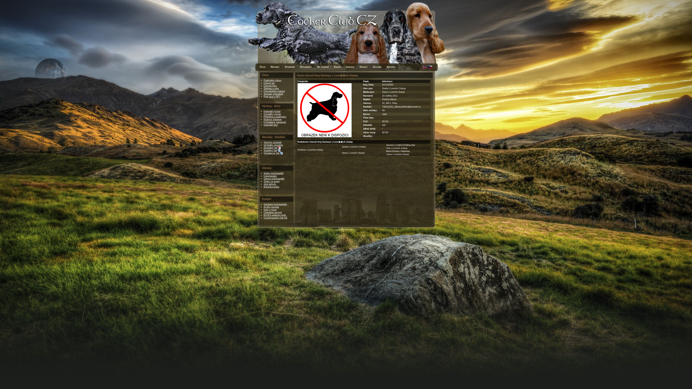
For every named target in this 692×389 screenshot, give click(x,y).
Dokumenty (306, 66)
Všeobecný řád (271, 153)
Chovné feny (270, 85)
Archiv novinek (271, 207)
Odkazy (364, 66)
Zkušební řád (270, 147)
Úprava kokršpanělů (274, 178)
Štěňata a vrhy (271, 88)
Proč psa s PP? (272, 96)
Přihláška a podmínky (275, 116)
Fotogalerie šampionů (275, 122)
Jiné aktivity (270, 184)
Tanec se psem (272, 181)
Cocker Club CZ (349, 230)
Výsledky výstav (272, 114)
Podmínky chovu (272, 80)
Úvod (262, 66)
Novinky (275, 66)
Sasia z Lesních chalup (353, 153)
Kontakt (391, 66)
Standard (290, 66)
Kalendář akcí (271, 125)
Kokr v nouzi (270, 209)
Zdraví (337, 66)
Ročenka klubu (271, 186)
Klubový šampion (273, 119)
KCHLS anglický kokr (275, 215)
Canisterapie (270, 176)
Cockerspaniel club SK (275, 217)
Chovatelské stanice (274, 91)
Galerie (377, 66)
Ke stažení (323, 66)
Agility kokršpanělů (273, 173)
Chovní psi (269, 83)
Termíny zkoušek (273, 142)
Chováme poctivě (273, 212)
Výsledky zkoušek (273, 145)
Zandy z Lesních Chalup (354, 147)
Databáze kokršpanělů (275, 204)
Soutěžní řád (270, 150)
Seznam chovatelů (273, 94)
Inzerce (350, 66)
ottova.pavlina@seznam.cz (407, 107)
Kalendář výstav (272, 111)
